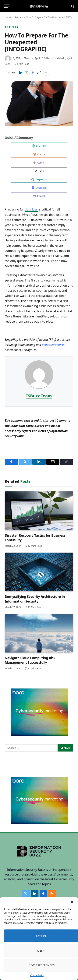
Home (8, 17)
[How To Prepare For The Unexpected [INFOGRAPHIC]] (39, 103)
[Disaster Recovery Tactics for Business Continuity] (39, 510)
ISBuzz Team (23, 58)
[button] (72, 902)
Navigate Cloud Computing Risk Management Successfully (30, 660)
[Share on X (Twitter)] (27, 73)
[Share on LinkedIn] (20, 73)
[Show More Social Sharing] (46, 73)
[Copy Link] (39, 73)
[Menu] (6, 6)
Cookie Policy (37, 975)
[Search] (72, 6)
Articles (19, 17)
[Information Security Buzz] (38, 6)
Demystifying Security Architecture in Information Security (35, 598)
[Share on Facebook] (33, 73)
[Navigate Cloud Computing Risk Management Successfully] (39, 633)
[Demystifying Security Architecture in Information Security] (39, 572)
